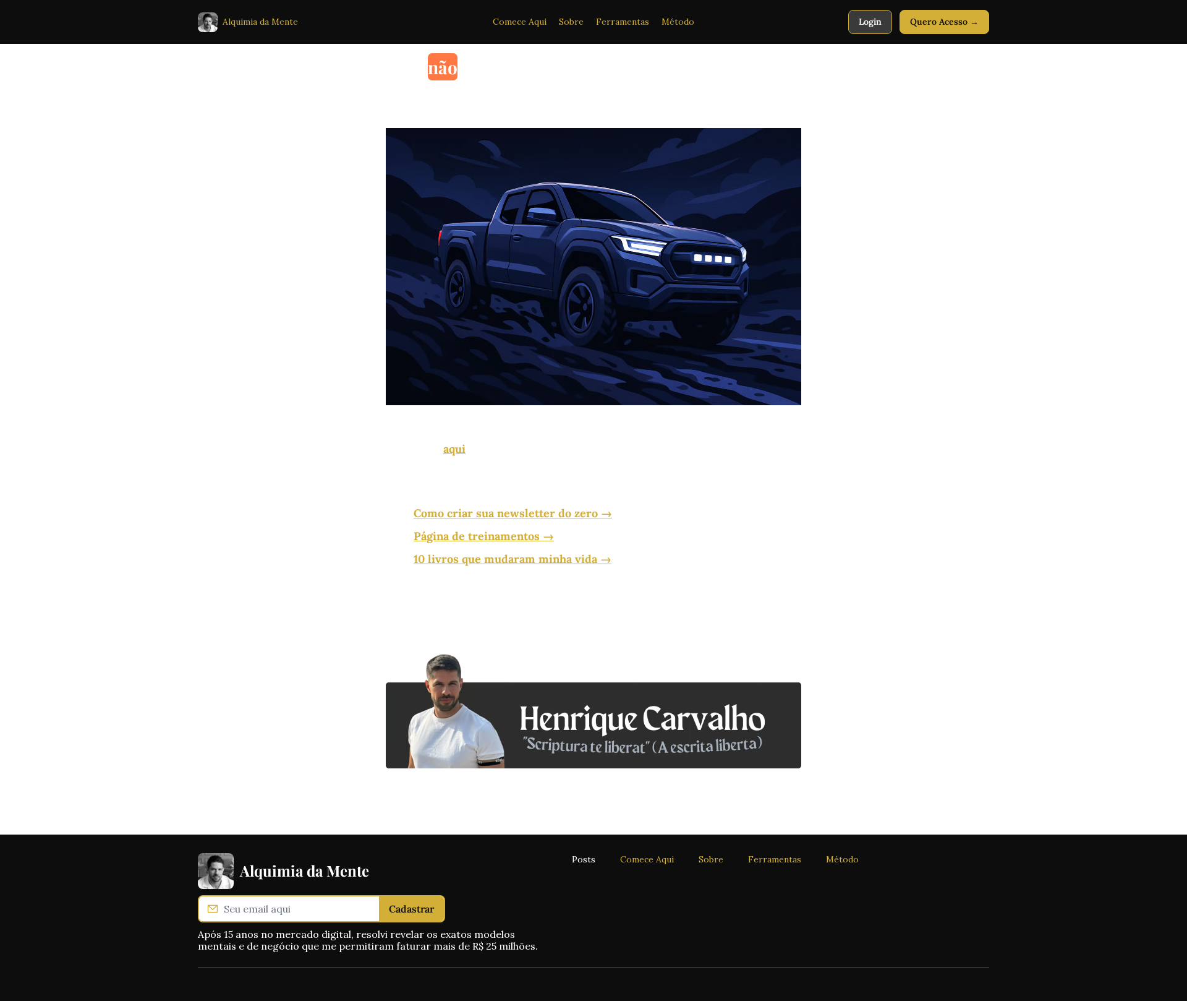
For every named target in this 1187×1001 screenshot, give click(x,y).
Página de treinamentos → (484, 536)
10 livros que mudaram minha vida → (512, 559)
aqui (454, 449)
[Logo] (208, 22)
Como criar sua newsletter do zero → (513, 513)
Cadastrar (411, 909)
